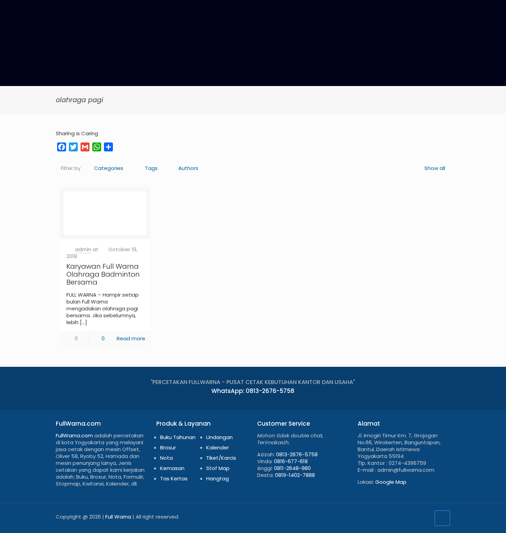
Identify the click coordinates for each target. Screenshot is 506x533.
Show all (434, 168)
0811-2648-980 (292, 468)
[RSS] (437, 10)
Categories (108, 168)
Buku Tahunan (178, 437)
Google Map (391, 482)
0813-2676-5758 (297, 454)
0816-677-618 (291, 461)
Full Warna (118, 516)
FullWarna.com (74, 435)
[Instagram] (428, 10)
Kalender (217, 447)
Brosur (168, 447)
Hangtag (217, 478)
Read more (131, 338)
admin (83, 249)
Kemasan (172, 468)
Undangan (219, 437)
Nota (166, 457)
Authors (188, 168)
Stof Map (218, 468)
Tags (151, 168)
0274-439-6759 (107, 10)
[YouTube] (409, 10)
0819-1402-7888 (295, 475)
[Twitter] (400, 10)
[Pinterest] (418, 10)
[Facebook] (390, 10)
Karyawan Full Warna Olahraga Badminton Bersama (103, 274)
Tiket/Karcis (221, 457)
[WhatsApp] (381, 10)
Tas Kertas (174, 478)
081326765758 (157, 10)
